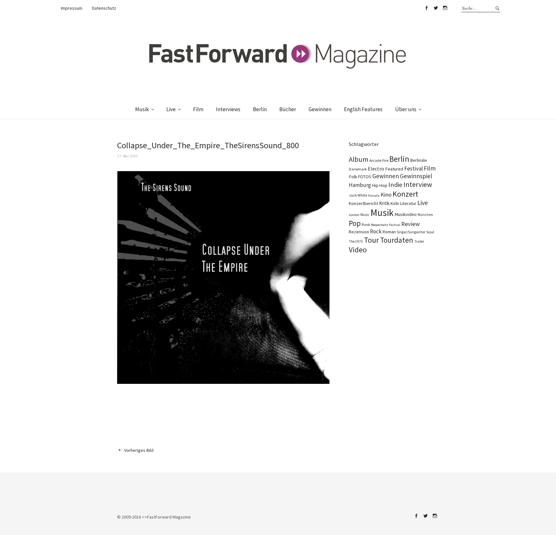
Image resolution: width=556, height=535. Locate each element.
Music (364, 214)
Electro (376, 168)
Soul (430, 231)
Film (198, 109)
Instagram (445, 8)
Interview (417, 184)
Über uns (405, 109)
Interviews (228, 109)
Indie (395, 184)
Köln (395, 203)
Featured (394, 169)
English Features (363, 109)
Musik (142, 109)
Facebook (426, 8)
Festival (413, 168)
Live (171, 109)
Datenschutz (104, 8)
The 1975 (356, 241)
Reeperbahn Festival (385, 225)
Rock (376, 231)
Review (410, 224)
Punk (366, 224)
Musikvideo (405, 214)
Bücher (287, 109)
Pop (355, 223)
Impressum (71, 8)
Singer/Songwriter (411, 232)
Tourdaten (396, 240)
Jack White (358, 195)
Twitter (435, 8)
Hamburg (360, 185)
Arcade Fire (378, 160)
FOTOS (364, 177)
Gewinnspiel (416, 176)
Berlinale (418, 160)
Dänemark (358, 169)
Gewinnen (320, 109)
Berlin (260, 109)
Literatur (408, 203)
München (425, 214)
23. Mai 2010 (127, 155)
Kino (386, 194)
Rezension (359, 232)
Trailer (419, 241)
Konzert (405, 194)
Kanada (374, 195)
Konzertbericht (363, 203)
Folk (353, 177)
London (354, 215)
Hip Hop (379, 185)
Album (358, 159)
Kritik (384, 203)
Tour (371, 240)
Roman (389, 232)
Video (358, 249)
